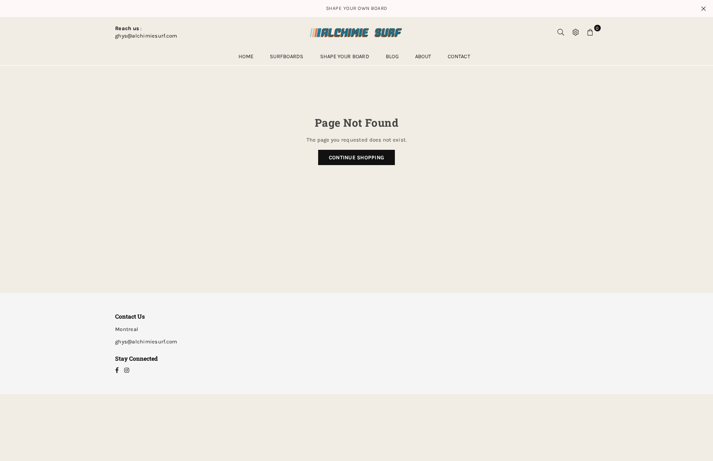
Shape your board (344, 56)
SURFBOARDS (287, 56)
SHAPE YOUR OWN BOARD (356, 8)
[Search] (560, 32)
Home (245, 56)
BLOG (392, 56)
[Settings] (575, 32)
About (423, 56)
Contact (459, 56)
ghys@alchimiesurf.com (146, 341)
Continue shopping (356, 157)
